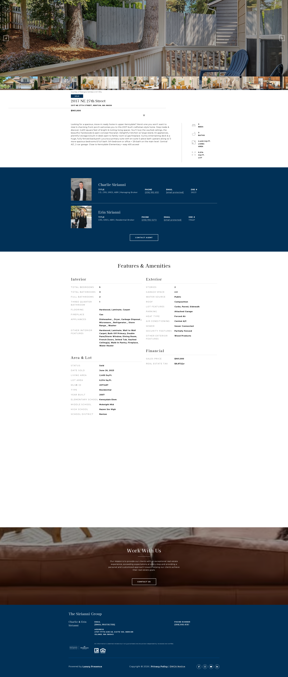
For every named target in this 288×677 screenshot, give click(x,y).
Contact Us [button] (144, 582)
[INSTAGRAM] (205, 666)
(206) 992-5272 (149, 220)
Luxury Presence (92, 666)
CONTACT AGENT (144, 238)
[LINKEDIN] (217, 666)
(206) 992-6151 (152, 192)
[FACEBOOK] (199, 666)
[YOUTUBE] (211, 666)
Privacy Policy (159, 666)
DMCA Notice (177, 666)
